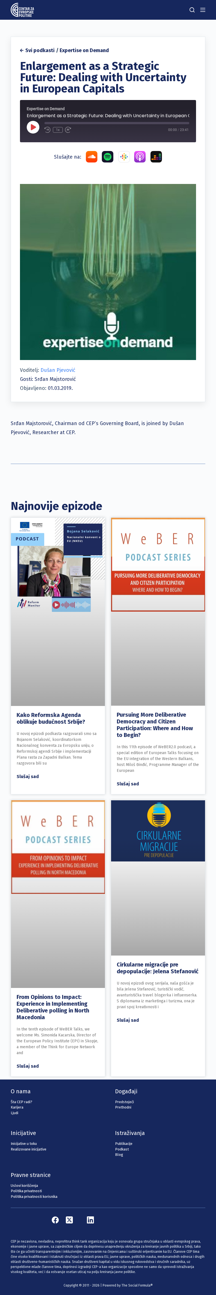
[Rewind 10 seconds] (47, 130)
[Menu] (202, 9)
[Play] (33, 127)
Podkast (122, 1149)
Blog (119, 1154)
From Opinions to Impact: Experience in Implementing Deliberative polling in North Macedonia (53, 1007)
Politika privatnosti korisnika (34, 1196)
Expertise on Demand (84, 50)
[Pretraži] (192, 9)
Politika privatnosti (26, 1191)
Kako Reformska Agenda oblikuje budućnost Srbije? (51, 718)
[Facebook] (55, 1219)
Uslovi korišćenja (24, 1185)
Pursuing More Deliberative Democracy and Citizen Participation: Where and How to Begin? (155, 724)
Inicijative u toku (24, 1143)
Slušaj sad (28, 776)
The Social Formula (136, 1285)
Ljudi (14, 1113)
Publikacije (123, 1143)
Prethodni (123, 1107)
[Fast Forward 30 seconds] (68, 130)
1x (58, 130)
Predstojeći (124, 1102)
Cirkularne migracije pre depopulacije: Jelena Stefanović (158, 968)
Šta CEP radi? (21, 1102)
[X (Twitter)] (69, 1219)
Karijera (17, 1107)
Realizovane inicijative (28, 1149)
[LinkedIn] (90, 1219)
